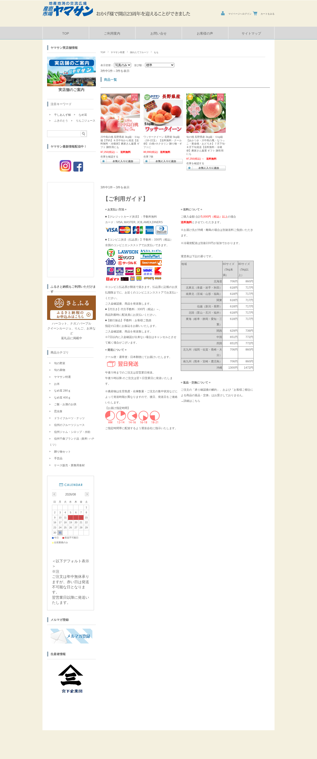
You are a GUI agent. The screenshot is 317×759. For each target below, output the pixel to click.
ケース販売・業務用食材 (69, 465)
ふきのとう (61, 120)
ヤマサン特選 (118, 52)
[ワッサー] (163, 130)
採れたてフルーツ (139, 52)
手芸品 (58, 458)
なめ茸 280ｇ (62, 390)
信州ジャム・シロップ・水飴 (72, 432)
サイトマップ (251, 33)
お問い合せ (158, 33)
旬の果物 (59, 370)
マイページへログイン (240, 14)
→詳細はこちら (190, 400)
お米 (57, 384)
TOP (65, 33)
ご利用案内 (112, 33)
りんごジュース (85, 120)
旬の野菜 (59, 363)
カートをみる (268, 14)
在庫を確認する (109, 156)
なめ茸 (83, 114)
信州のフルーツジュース (69, 425)
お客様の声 (205, 33)
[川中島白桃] (120, 130)
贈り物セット (62, 451)
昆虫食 (58, 411)
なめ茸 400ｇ (62, 397)
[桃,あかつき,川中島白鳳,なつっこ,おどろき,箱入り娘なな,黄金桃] (206, 130)
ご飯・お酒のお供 (65, 404)
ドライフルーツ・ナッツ (69, 418)
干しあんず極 (62, 114)
